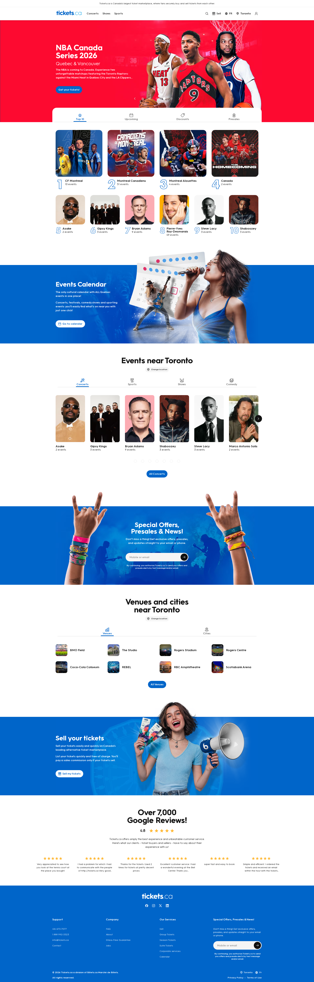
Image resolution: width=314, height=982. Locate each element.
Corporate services (170, 951)
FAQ (108, 929)
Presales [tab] (234, 119)
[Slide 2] (149, 98)
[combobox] (243, 13)
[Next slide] (179, 98)
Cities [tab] (206, 633)
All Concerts (157, 473)
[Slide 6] (171, 461)
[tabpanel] (157, 179)
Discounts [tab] (182, 119)
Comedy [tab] (231, 384)
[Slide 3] (157, 98)
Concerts (93, 13)
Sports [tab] (132, 384)
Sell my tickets (71, 773)
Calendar (165, 956)
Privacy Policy (235, 977)
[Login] (256, 13)
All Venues (157, 684)
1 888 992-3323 (60, 934)
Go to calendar (72, 323)
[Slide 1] (142, 98)
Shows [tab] (182, 384)
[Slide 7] (178, 461)
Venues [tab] (107, 633)
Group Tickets (167, 934)
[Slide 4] (164, 98)
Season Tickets (167, 940)
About (109, 934)
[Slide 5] (171, 98)
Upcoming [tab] (131, 119)
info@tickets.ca (60, 940)
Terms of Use (254, 977)
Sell (161, 929)
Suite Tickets (166, 945)
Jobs (108, 945)
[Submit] (184, 557)
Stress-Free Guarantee (118, 940)
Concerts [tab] (82, 384)
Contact (56, 945)
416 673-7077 (59, 929)
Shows (106, 13)
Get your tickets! (68, 89)
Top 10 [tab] (80, 119)
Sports (118, 13)
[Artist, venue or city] (206, 13)
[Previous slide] (134, 98)
